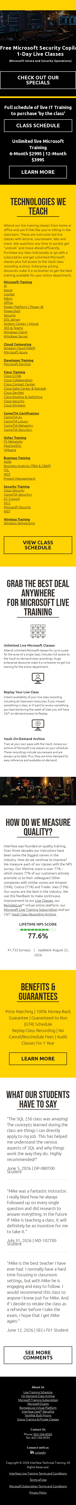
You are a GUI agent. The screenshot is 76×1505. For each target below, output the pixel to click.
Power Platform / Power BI (23, 306)
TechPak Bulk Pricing (38, 1415)
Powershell (12, 310)
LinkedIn (40, 1452)
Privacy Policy (38, 1492)
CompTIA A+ (13, 416)
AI (5, 285)
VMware (10, 449)
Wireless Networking (19, 523)
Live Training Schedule (38, 1392)
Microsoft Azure (16, 352)
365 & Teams (13, 327)
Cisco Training (14, 371)
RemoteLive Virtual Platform (38, 1407)
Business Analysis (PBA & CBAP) (27, 465)
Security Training (17, 486)
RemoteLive (13, 905)
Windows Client (15, 331)
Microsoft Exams (38, 1403)
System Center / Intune (21, 323)
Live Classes (44, 900)
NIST (7, 474)
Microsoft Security (17, 507)
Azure (8, 289)
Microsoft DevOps (17, 363)
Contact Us (38, 1429)
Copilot (9, 294)
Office (8, 302)
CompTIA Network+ (18, 425)
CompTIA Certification (21, 413)
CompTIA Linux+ (16, 421)
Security (10, 315)
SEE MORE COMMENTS (38, 1355)
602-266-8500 (43, 1434)
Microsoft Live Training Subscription (30, 909)
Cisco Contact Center (19, 384)
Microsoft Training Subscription (38, 1400)
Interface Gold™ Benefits (38, 1411)
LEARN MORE (38, 172)
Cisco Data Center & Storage (25, 388)
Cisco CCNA (12, 375)
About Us (38, 1387)
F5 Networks (13, 441)
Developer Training (18, 360)
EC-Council (12, 498)
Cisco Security (14, 400)
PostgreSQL (12, 445)
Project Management (19, 478)
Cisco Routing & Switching (23, 396)
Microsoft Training (18, 281)
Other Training (15, 437)
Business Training (17, 457)
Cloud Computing (17, 344)
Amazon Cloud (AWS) (19, 347)
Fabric (8, 298)
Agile (7, 461)
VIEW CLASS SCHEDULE (38, 545)
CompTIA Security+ (18, 429)
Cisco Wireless (14, 405)
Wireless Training (17, 519)
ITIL (6, 470)
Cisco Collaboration (18, 379)
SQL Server (12, 319)
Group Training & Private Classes (38, 1419)
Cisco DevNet (14, 392)
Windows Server (16, 336)
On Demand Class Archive (38, 1396)
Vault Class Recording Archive (34, 914)
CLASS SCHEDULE (38, 125)
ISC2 (7, 502)
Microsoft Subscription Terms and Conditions (38, 1486)
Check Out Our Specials (38, 80)
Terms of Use (38, 1479)
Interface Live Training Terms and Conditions (38, 1473)
